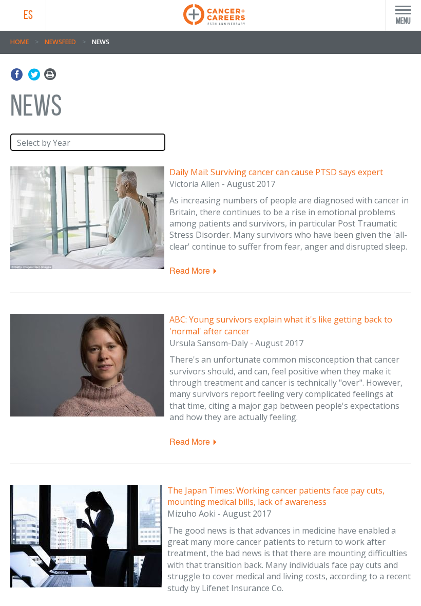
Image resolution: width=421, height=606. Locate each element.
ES (28, 15)
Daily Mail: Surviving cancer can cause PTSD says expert (276, 172)
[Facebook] (18, 74)
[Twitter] (34, 74)
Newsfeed (60, 41)
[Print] (50, 74)
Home (19, 41)
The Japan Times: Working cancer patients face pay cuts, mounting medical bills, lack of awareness (276, 496)
